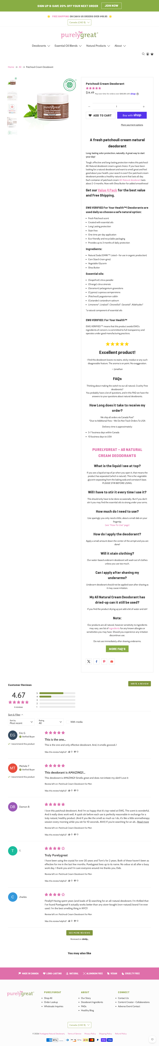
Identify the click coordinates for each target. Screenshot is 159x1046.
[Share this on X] (89, 661)
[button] (93, 88)
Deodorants (39, 45)
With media (76, 721)
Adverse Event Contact (129, 1006)
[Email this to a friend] (112, 661)
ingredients (114, 628)
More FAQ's (117, 649)
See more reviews (79, 932)
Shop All (48, 998)
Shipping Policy (105, 1033)
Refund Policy (121, 1033)
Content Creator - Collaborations (134, 1002)
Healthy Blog (87, 1010)
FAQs (83, 1006)
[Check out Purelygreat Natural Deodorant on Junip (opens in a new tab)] (85, 939)
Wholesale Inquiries (53, 1006)
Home (11, 67)
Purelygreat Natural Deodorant (51, 1033)
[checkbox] (79, 722)
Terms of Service (74, 1033)
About (118, 45)
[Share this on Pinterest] (104, 661)
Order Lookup (51, 1002)
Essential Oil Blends (66, 45)
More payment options (132, 124)
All (20, 67)
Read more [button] (143, 821)
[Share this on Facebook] (96, 661)
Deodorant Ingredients (92, 1002)
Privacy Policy (90, 1033)
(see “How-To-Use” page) (117, 525)
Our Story (86, 998)
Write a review (140, 683)
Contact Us (123, 998)
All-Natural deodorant (130, 180)
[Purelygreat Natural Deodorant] (79, 35)
